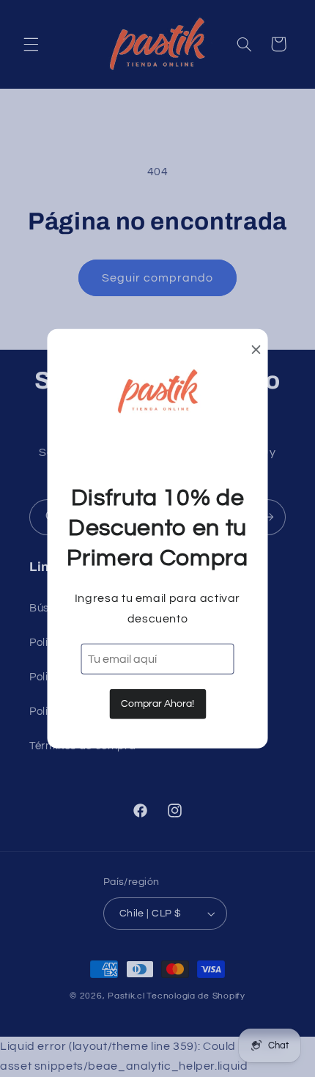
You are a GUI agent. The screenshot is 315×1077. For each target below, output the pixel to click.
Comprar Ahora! (157, 704)
